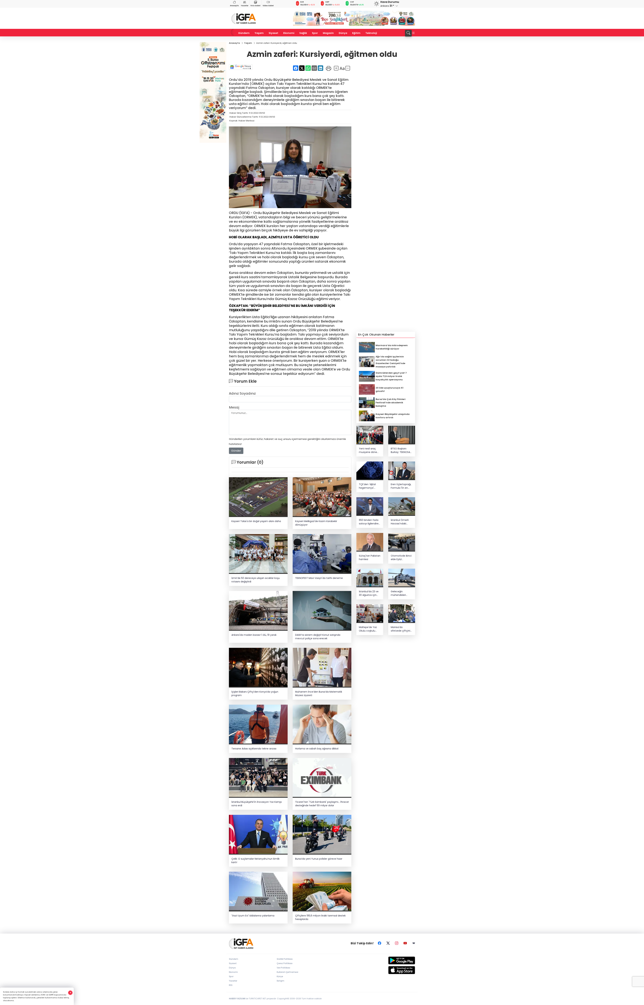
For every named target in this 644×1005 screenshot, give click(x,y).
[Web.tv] (413, 943)
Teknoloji (371, 33)
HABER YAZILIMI (237, 998)
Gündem (244, 33)
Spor (315, 33)
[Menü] (413, 33)
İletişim (280, 980)
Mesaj (234, 407)
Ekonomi (288, 33)
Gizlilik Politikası (285, 959)
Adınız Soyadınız (242, 393)
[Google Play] (393, 960)
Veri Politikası (283, 967)
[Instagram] (396, 943)
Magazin (328, 33)
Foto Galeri (255, 5)
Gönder (236, 451)
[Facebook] (379, 943)
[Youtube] (405, 943)
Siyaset (273, 33)
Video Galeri (268, 5)
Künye (280, 976)
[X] (388, 943)
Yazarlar (244, 5)
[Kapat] (70, 992)
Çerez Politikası (284, 963)
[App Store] (393, 970)
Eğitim (356, 33)
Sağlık (303, 33)
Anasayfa (234, 5)
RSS (230, 985)
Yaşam (259, 33)
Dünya (343, 33)
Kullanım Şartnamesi (287, 972)
